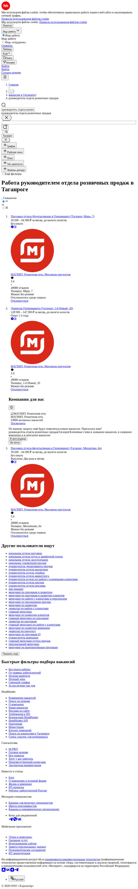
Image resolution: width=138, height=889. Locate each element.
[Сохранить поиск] (5, 127)
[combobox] (18, 110)
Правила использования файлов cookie (63, 22)
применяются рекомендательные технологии (72, 859)
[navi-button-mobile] (5, 77)
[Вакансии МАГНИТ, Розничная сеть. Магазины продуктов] (72, 251)
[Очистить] (6, 118)
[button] (5, 66)
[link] (7, 58)
